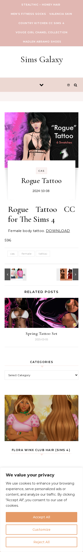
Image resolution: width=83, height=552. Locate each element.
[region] (41, 509)
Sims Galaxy (42, 59)
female (27, 253)
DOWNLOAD (58, 231)
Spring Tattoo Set (41, 333)
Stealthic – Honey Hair (40, 4)
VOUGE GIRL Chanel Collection (42, 32)
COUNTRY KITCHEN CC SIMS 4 (41, 23)
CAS (41, 170)
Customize (41, 530)
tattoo (43, 253)
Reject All (41, 542)
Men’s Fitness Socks (28, 13)
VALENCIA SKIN (60, 13)
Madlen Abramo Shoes (42, 41)
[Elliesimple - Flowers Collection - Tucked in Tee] (15, 274)
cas (12, 253)
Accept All (41, 517)
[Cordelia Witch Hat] (68, 274)
